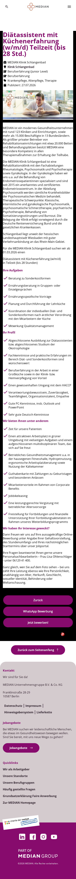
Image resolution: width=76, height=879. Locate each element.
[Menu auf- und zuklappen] (69, 7)
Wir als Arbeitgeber (16, 769)
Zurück (38, 600)
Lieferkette (44, 712)
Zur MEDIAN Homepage (19, 803)
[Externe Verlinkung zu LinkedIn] (22, 837)
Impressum (33, 706)
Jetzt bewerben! (38, 622)
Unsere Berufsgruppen (18, 783)
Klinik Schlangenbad (21, 67)
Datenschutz (13, 706)
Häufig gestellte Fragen (19, 789)
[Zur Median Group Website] (38, 853)
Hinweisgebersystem (18, 712)
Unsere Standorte (15, 776)
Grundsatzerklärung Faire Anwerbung (30, 796)
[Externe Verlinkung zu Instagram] (43, 837)
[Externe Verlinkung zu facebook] (33, 837)
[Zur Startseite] (38, 7)
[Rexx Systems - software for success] (67, 634)
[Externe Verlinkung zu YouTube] (54, 837)
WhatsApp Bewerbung (38, 611)
